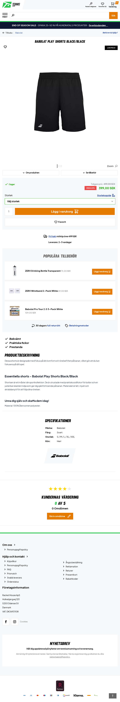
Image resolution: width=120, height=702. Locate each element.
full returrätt (53, 325)
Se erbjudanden (98, 25)
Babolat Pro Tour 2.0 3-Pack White (44, 309)
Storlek (9, 195)
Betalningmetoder (79, 325)
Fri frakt (52, 236)
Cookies (24, 621)
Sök (113, 15)
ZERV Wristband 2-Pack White (41, 290)
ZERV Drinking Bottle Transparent (43, 270)
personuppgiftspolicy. (60, 657)
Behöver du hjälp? (110, 33)
